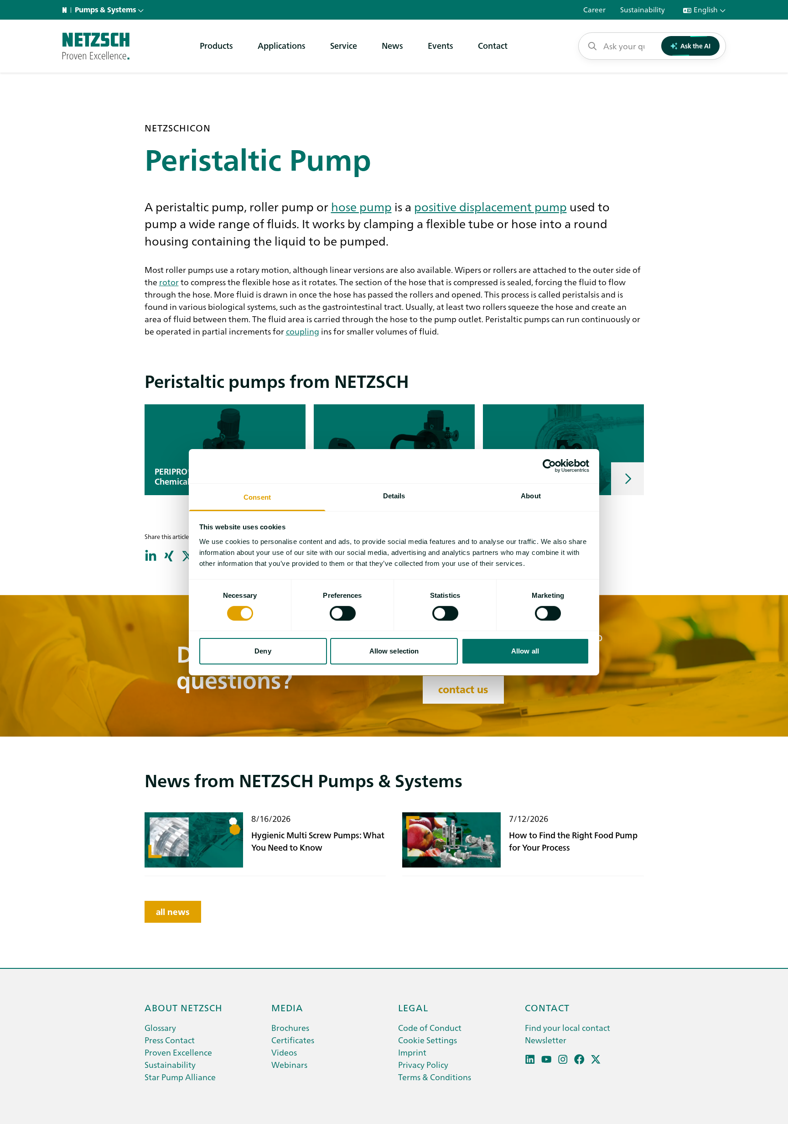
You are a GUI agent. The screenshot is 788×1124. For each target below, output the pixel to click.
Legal (413, 1007)
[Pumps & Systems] (96, 46)
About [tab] (531, 495)
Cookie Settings (427, 1040)
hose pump (361, 206)
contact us (463, 689)
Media (287, 1007)
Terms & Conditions (434, 1076)
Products (216, 45)
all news (173, 912)
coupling (302, 331)
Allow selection (394, 651)
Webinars (289, 1064)
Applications (282, 45)
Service (343, 45)
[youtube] (546, 1059)
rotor (169, 282)
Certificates (292, 1040)
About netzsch (184, 1007)
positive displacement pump (490, 206)
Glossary (160, 1027)
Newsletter (545, 1040)
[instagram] (563, 1059)
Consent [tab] (257, 497)
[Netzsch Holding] (66, 10)
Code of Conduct (429, 1027)
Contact (493, 45)
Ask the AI (695, 45)
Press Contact (170, 1040)
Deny (262, 651)
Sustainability (170, 1064)
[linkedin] (530, 1059)
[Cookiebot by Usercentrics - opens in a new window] (549, 466)
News (392, 45)
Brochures (290, 1027)
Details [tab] (394, 495)
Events (440, 45)
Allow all (525, 651)
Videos (284, 1052)
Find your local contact (567, 1027)
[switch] (343, 613)
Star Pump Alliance (180, 1076)
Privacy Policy (423, 1064)
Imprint (412, 1052)
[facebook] (579, 1059)
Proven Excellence (178, 1052)
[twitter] (596, 1059)
